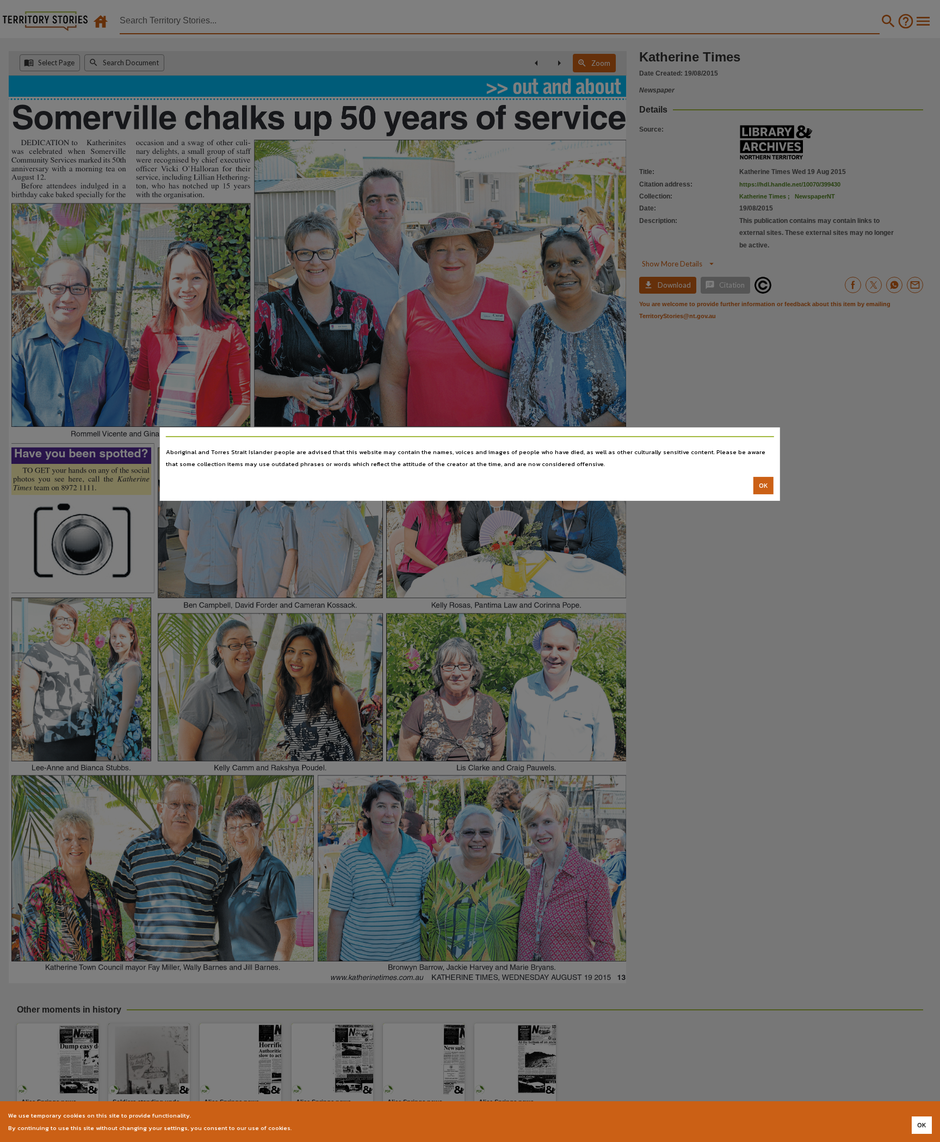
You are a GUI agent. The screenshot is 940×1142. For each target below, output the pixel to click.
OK (763, 486)
